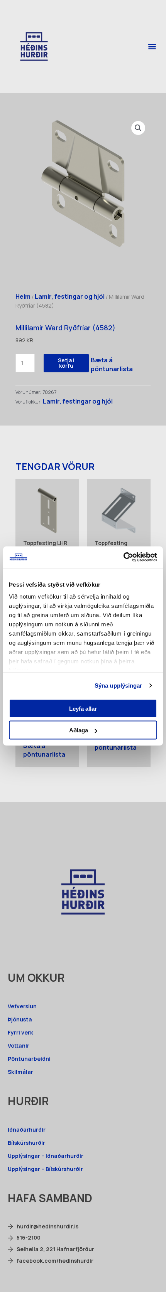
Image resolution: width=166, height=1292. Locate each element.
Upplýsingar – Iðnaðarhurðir (45, 1155)
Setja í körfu (66, 363)
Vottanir (18, 1045)
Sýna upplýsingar (118, 685)
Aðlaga (78, 730)
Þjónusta (20, 1019)
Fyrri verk (20, 1032)
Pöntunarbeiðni (29, 1058)
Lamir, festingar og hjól (70, 296)
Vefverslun (22, 1006)
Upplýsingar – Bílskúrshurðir (45, 1169)
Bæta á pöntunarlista (112, 364)
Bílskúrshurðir (26, 1142)
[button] (152, 46)
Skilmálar (20, 1071)
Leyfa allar (83, 708)
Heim (22, 296)
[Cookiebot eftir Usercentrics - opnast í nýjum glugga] (123, 557)
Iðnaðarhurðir (27, 1129)
